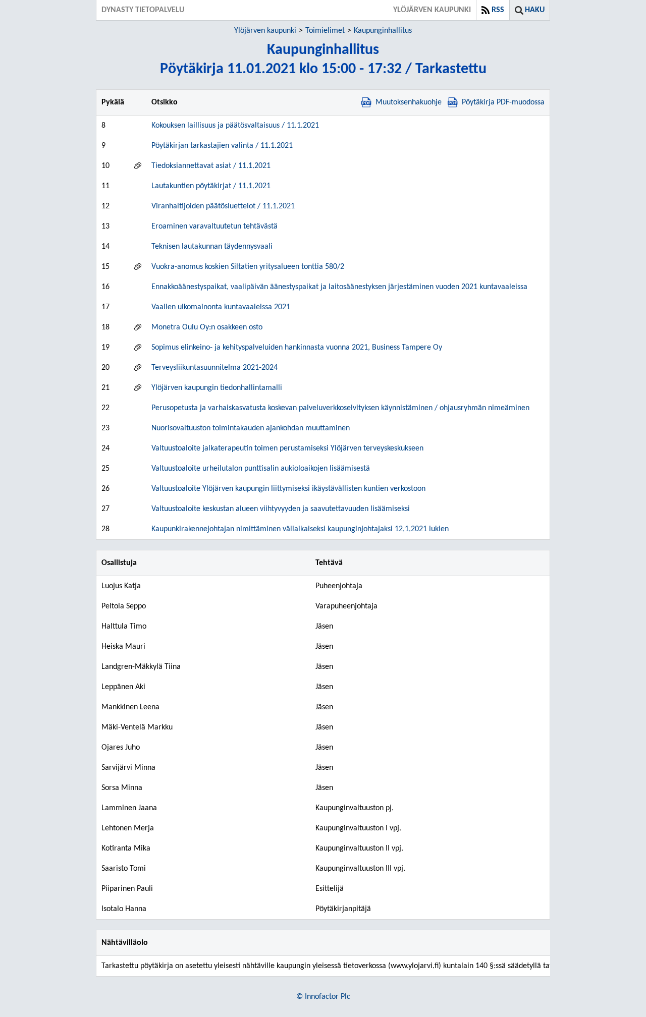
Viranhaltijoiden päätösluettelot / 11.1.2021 (223, 206)
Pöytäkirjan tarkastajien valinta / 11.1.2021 (222, 146)
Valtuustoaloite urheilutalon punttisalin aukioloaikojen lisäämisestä (260, 469)
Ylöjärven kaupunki (265, 31)
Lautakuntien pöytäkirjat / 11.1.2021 (211, 186)
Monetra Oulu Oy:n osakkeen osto (206, 327)
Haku (535, 10)
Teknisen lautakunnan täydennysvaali (212, 247)
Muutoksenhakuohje (408, 102)
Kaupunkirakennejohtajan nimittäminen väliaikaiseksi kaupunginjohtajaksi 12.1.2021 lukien (300, 529)
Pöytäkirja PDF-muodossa (503, 102)
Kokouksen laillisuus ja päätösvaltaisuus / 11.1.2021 (235, 126)
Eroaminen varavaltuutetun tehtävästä (214, 226)
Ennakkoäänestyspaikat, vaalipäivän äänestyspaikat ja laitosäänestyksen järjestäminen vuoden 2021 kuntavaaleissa (339, 287)
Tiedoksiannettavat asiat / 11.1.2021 (211, 166)
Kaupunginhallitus (383, 31)
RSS (498, 10)
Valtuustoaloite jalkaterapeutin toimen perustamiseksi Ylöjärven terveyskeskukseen (287, 448)
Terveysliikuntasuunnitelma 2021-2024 (214, 368)
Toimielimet (325, 31)
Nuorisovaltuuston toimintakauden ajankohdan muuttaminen (250, 428)
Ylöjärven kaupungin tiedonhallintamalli (216, 388)
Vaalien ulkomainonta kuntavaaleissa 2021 (220, 307)
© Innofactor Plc (323, 997)
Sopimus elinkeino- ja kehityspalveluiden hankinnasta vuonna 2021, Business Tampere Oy (296, 348)
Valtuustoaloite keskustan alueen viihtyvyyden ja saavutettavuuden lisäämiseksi (280, 509)
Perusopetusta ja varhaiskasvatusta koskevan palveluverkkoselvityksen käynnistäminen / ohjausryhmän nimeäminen (340, 408)
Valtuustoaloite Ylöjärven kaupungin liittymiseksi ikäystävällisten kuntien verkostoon (288, 489)
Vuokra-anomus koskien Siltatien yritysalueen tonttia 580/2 (247, 267)
